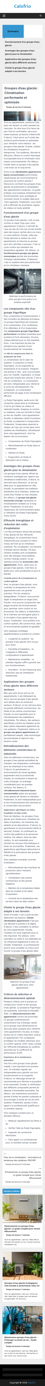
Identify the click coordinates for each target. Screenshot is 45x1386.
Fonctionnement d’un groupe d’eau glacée (22, 44)
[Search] (40, 16)
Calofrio (22, 6)
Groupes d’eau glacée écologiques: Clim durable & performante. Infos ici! (22, 1284)
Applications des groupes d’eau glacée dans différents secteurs (20, 61)
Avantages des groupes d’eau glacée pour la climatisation (19, 52)
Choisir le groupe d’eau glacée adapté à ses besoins (20, 69)
